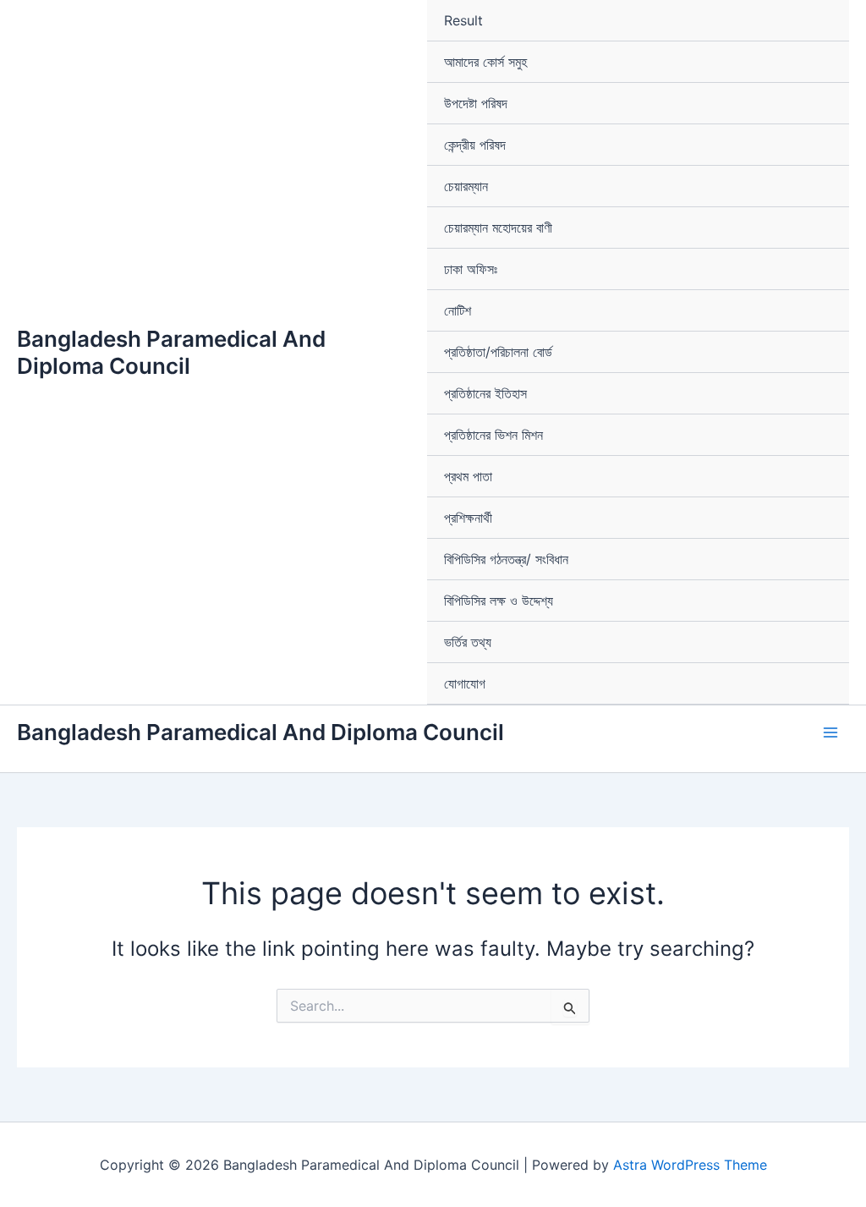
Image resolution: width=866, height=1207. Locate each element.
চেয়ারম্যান (466, 186)
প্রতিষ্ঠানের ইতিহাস (485, 393)
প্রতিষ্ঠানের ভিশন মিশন (493, 434)
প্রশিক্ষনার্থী (468, 517)
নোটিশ (457, 310)
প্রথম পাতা (468, 476)
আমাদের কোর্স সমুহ (485, 61)
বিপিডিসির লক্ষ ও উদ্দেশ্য (498, 600)
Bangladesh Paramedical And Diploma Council (171, 352)
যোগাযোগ (464, 683)
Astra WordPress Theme (690, 1164)
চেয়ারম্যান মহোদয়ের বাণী (498, 227)
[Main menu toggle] (830, 732)
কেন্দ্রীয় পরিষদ (475, 144)
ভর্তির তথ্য (467, 642)
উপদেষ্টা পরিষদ (475, 103)
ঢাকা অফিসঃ (470, 269)
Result (463, 20)
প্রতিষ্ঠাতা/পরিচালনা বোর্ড (498, 351)
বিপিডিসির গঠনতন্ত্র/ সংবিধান (506, 559)
